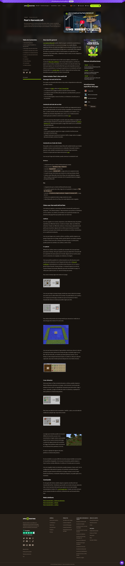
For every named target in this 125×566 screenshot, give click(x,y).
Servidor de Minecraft (81, 521)
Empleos (51, 529)
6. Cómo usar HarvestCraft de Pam (30, 55)
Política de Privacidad (27, 551)
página (52, 88)
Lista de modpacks (67, 522)
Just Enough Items (62, 489)
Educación (92, 535)
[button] (45, 5)
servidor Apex (56, 70)
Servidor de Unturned (81, 549)
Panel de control (93, 522)
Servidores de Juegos (67, 520)
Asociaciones (52, 527)
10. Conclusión (26, 63)
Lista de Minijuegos (67, 525)
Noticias (64, 5)
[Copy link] (58, 40)
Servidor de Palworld (81, 540)
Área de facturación (94, 520)
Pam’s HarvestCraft (63, 88)
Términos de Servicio (27, 554)
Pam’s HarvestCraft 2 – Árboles (50, 503)
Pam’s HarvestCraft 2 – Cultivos (50, 505)
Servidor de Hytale (80, 524)
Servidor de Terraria (80, 546)
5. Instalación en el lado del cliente (30, 52)
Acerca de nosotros (54, 520)
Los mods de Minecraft (48, 43)
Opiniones (52, 525)
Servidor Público (93, 540)
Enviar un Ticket (93, 533)
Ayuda (59, 5)
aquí (69, 116)
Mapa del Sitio (26, 549)
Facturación (82, 5)
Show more (93, 106)
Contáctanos (52, 522)
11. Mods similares (27, 65)
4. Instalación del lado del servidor (30, 50)
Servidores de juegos (44, 5)
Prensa (51, 532)
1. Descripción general (28, 43)
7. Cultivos (25, 57)
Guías (91, 525)
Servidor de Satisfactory (81, 551)
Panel (88, 5)
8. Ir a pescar (25, 59)
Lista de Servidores (67, 527)
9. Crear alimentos (27, 61)
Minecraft (37, 5)
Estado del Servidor (94, 530)
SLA (23, 556)
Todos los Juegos (80, 557)
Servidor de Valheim (80, 534)
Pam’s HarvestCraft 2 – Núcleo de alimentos (54, 500)
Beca (91, 537)
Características (54, 5)
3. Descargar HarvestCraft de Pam (30, 48)
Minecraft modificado (54, 62)
